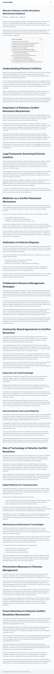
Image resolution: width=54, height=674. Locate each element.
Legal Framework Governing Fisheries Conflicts (23, 44)
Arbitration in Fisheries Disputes (20, 47)
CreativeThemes (26, 671)
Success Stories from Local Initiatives (22, 54)
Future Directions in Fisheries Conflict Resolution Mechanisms (27, 61)
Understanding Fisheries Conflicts (20, 41)
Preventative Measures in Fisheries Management (24, 60)
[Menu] (50, 2)
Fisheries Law (22, 17)
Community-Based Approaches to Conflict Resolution (25, 51)
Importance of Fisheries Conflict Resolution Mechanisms (26, 43)
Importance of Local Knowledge (20, 52)
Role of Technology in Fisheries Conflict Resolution (24, 55)
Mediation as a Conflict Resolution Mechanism (23, 46)
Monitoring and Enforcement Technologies (23, 58)
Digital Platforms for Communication (22, 57)
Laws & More (8, 2)
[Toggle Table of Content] (40, 39)
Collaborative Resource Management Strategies (23, 49)
